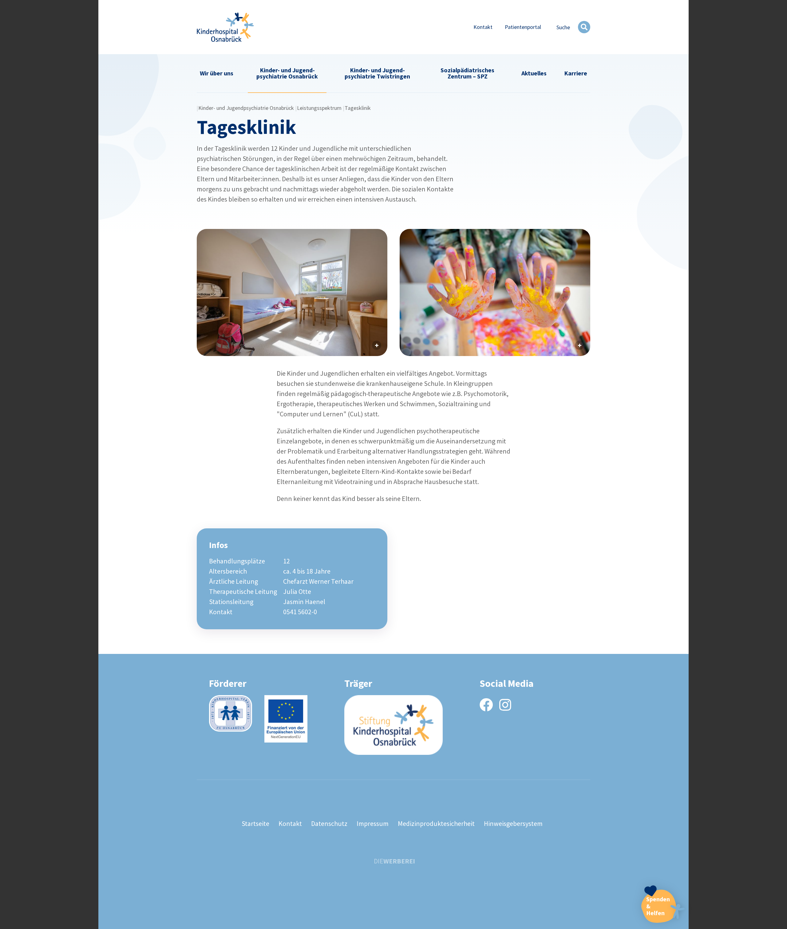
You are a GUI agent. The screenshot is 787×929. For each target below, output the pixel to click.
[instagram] (505, 705)
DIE (394, 861)
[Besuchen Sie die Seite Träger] (393, 725)
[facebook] (486, 705)
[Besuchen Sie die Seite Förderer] (230, 713)
